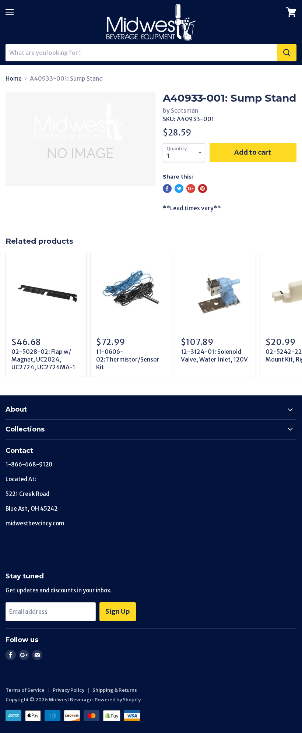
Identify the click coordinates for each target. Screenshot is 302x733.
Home (14, 78)
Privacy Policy (68, 690)
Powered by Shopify (118, 700)
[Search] (286, 52)
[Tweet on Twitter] (179, 188)
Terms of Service (25, 690)
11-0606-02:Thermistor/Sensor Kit (127, 359)
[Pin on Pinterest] (202, 188)
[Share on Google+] (190, 188)
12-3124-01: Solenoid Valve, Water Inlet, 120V (214, 355)
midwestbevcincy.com (35, 523)
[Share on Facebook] (167, 188)
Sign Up (117, 611)
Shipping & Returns (114, 690)
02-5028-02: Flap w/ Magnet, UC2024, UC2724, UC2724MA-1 (43, 359)
